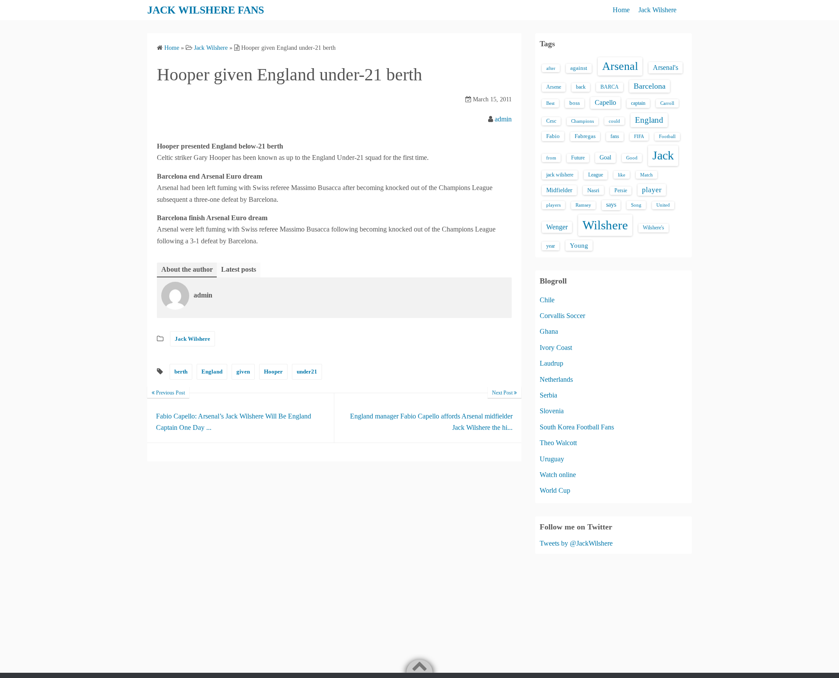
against (578, 68)
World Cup (555, 490)
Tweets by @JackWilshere (576, 543)
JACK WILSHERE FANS (205, 10)
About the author (187, 269)
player (652, 190)
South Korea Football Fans (577, 427)
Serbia (548, 395)
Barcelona (650, 86)
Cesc (551, 121)
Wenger (557, 227)
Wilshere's (653, 228)
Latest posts (238, 269)
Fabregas (585, 136)
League (595, 175)
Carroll (667, 103)
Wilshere (605, 225)
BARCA (609, 87)
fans (614, 136)
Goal (605, 157)
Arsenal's (665, 67)
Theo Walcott (558, 442)
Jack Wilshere (657, 10)
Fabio (553, 136)
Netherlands (556, 379)
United (663, 205)
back (581, 87)
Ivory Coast (556, 347)
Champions (582, 121)
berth (180, 371)
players (553, 205)
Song (636, 205)
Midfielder (559, 190)
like (621, 174)
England (211, 371)
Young (579, 245)
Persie (620, 190)
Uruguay (552, 459)
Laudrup (551, 363)
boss (574, 103)
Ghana (549, 331)
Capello (605, 102)
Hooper (273, 371)
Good (632, 157)
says (611, 204)
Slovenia (552, 411)
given (243, 371)
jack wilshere (559, 175)
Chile (547, 300)
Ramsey (583, 205)
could (614, 121)
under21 (307, 371)
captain (638, 103)
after (550, 68)
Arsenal (620, 66)
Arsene (553, 87)
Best (550, 103)
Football (667, 136)
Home (621, 10)
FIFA (639, 136)
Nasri (593, 190)
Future (578, 158)
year (550, 246)
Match (646, 174)
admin (503, 119)
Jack (663, 155)
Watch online (558, 474)
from (551, 157)
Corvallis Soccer (562, 315)
